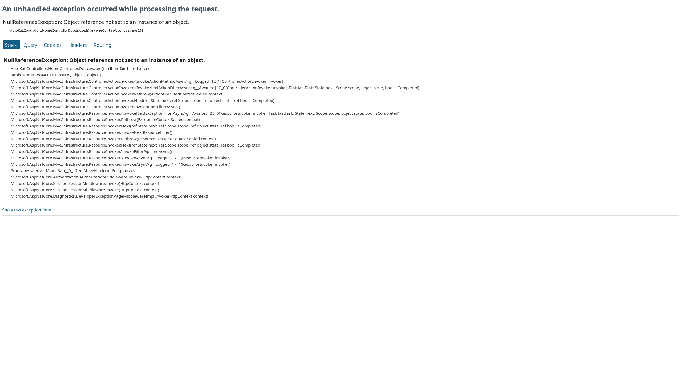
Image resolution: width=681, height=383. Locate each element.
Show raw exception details (28, 210)
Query (31, 45)
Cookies (53, 45)
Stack (11, 45)
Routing (102, 45)
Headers (78, 45)
